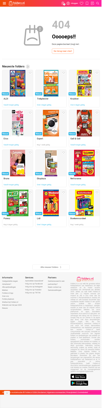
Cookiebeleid (83, 392)
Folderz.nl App (7, 293)
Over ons (5, 296)
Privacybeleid (71, 392)
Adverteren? (6, 284)
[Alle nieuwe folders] (28, 66)
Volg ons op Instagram (34, 287)
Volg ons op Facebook (34, 284)
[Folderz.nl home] (17, 3)
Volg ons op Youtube (33, 290)
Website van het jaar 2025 (12, 305)
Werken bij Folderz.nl (10, 302)
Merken (5, 290)
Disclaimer (42, 392)
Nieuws (5, 308)
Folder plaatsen (8, 299)
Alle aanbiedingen (9, 287)
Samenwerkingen (54, 290)
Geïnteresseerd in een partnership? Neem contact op (56, 284)
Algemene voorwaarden (56, 392)
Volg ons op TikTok (33, 293)
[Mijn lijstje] (92, 3)
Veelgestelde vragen (10, 281)
